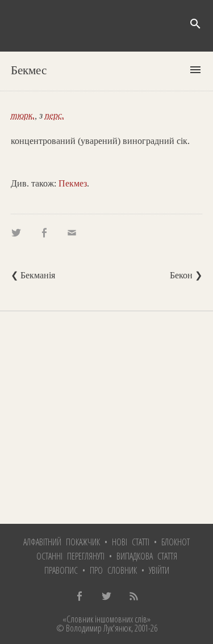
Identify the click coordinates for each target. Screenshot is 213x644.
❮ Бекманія (33, 275)
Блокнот (175, 542)
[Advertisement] (106, 417)
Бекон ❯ (186, 275)
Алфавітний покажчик (61, 542)
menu (195, 70)
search (195, 24)
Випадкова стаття (146, 556)
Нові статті (130, 542)
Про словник (113, 570)
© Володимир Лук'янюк (93, 628)
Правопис (61, 570)
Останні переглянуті (70, 556)
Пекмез (73, 183)
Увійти (159, 570)
